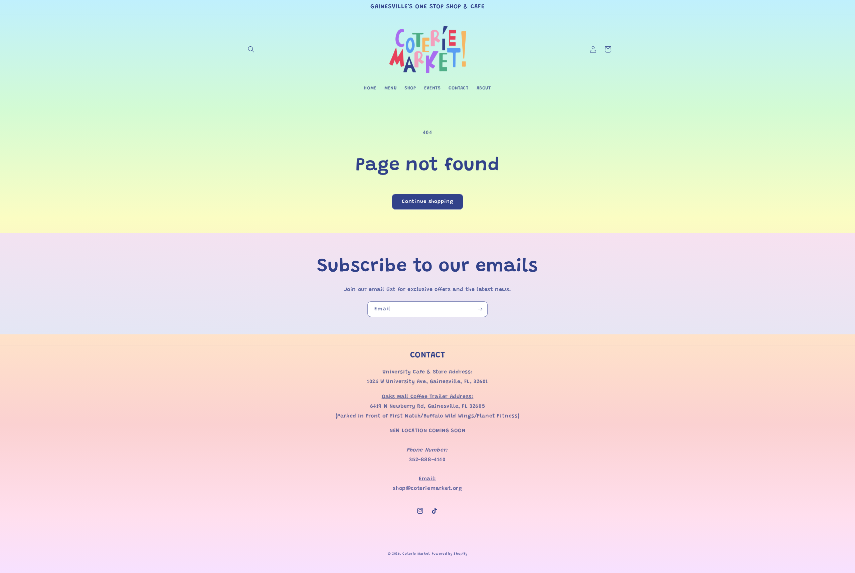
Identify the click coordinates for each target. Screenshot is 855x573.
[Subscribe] (480, 309)
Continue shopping (427, 201)
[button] (251, 49)
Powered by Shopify (450, 554)
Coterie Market (416, 554)
